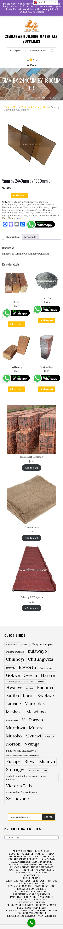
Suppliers (39, 907)
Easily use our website (31, 888)
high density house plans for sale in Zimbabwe (25, 681)
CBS (16, 880)
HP (43, 853)
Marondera (8, 209)
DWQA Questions (44, 886)
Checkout (48, 856)
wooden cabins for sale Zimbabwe (22, 792)
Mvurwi (37, 212)
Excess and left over (28, 891)
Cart (37, 856)
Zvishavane (14, 218)
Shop (15, 107)
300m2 (25, 645)
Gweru (41, 204)
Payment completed (31, 902)
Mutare (18, 212)
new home (40, 899)
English (41, 2)
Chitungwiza (9, 204)
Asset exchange (23, 851)
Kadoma (17, 207)
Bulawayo (32, 201)
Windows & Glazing (31, 107)
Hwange (7, 207)
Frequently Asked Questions (31, 894)
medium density (12, 721)
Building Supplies (15, 652)
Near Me (49, 736)
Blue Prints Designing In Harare (31, 861)
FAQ (46, 891)
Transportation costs (31, 913)
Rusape (16, 215)
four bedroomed (47, 668)
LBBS (35, 880)
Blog (47, 851)
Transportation (47, 910)
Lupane (53, 207)
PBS (42, 880)
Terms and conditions (20, 910)
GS (21, 880)
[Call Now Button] (31, 923)
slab (45, 770)
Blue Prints (16, 853)
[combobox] (31, 837)
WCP (40, 915)
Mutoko (27, 212)
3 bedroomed (12, 644)
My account (24, 899)
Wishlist (50, 915)
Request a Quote (45, 905)
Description (12, 236)
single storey (34, 770)
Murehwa (7, 212)
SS (42, 883)
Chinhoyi (43, 201)
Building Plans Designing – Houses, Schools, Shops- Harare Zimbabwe (31, 866)
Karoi (35, 207)
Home (7, 107)
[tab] (13, 237)
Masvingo (32, 209)
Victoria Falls (19, 786)
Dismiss (40, 11)
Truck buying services (21, 915)
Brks (9, 880)
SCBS (20, 907)
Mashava (21, 209)
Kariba (27, 207)
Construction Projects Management (32, 870)
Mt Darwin (45, 209)
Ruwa (24, 215)
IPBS (27, 880)
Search (48, 817)
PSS (49, 880)
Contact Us (31, 875)
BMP (51, 853)
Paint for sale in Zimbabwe (21, 750)
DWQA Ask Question (20, 886)
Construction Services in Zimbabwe (31, 859)
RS (20, 883)
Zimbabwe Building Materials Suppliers (31, 39)
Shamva (32, 215)
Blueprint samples (42, 644)
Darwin (10, 667)
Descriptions (31, 878)
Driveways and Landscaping (31, 872)
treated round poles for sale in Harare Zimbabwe (26, 778)
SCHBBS (28, 883)
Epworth (22, 204)
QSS (55, 880)
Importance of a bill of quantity (31, 897)
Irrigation (29, 688)
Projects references (20, 905)
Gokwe (32, 204)
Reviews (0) (30, 236)
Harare (50, 204)
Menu (33, 65)
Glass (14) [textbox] (29, 837)
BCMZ (38, 851)
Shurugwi (43, 215)
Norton (47, 212)
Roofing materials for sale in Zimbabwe (22, 755)
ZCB (31, 918)
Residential (33, 853)
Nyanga (6, 215)
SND (37, 883)
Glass (46, 107)
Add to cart (19, 195)
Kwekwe (43, 207)
